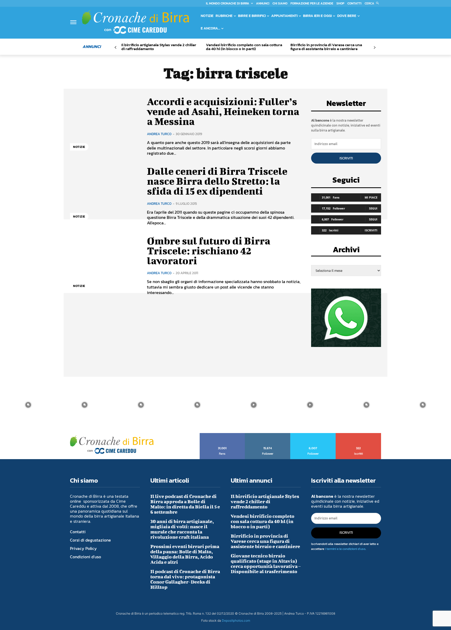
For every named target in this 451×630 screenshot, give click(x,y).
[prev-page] (115, 47)
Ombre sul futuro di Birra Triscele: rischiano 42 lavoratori (208, 250)
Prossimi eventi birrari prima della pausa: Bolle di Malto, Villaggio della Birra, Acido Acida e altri (184, 554)
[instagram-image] (28, 405)
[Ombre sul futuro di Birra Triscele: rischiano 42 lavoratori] (104, 265)
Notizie (79, 147)
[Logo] (135, 22)
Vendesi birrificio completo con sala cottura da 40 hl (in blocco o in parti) (244, 47)
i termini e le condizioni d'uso (345, 549)
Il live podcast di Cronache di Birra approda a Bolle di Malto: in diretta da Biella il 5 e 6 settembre (185, 504)
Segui (373, 208)
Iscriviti (346, 158)
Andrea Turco (159, 133)
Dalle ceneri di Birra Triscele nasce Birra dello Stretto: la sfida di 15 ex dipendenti (217, 181)
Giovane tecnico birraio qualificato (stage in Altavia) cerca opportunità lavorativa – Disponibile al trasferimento (266, 563)
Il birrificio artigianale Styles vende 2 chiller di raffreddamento (158, 47)
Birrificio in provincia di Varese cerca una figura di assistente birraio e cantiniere (326, 47)
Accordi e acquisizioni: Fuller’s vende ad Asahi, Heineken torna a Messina (223, 111)
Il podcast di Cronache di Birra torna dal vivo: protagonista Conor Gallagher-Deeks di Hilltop (185, 579)
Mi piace (371, 197)
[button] (373, 3)
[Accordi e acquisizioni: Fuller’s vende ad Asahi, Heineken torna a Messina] (104, 126)
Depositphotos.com (236, 620)
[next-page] (374, 47)
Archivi (346, 251)
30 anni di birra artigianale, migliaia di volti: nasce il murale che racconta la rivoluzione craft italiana (182, 529)
